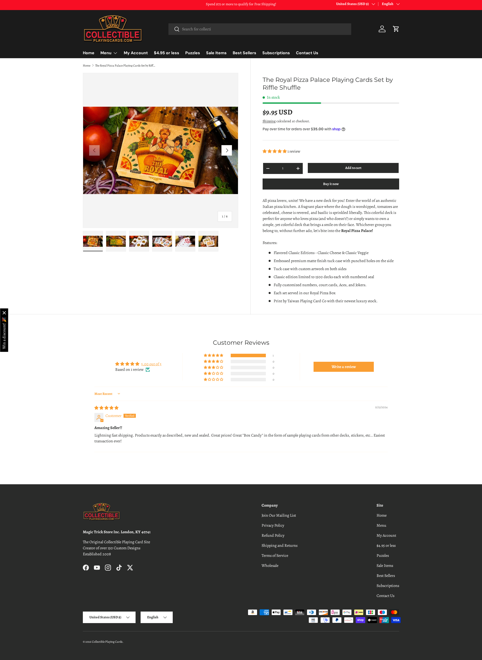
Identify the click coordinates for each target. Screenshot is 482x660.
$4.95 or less (166, 52)
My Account (136, 52)
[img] (106, 408)
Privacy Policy (273, 525)
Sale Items (216, 52)
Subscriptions (276, 52)
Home (88, 52)
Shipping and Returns (279, 545)
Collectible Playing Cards (107, 642)
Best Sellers (244, 52)
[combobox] (259, 29)
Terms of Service (275, 555)
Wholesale (270, 565)
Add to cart (353, 167)
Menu (105, 52)
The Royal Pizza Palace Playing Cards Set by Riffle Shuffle (125, 65)
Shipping (269, 121)
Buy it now (331, 184)
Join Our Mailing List (279, 515)
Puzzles (192, 52)
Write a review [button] (344, 367)
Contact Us (307, 52)
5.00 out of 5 (151, 364)
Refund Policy (273, 535)
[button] (396, 28)
